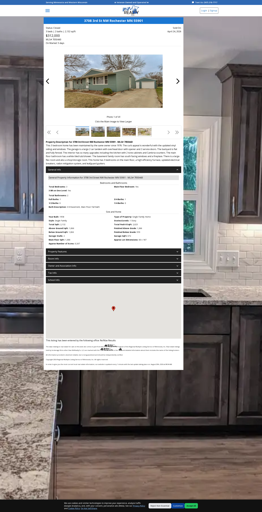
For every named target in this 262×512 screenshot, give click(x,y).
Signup (213, 10)
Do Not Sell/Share (89, 508)
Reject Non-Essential (160, 505)
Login (204, 10)
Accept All (191, 505)
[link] (131, 10)
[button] (113, 169)
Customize (178, 505)
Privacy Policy (139, 505)
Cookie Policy (74, 508)
